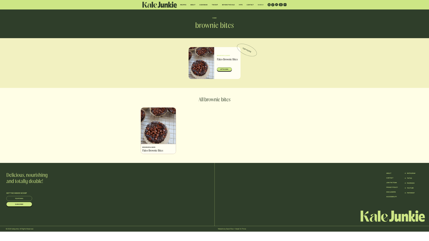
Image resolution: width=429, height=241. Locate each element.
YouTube (410, 188)
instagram (411, 173)
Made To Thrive (240, 229)
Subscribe (19, 204)
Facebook (411, 183)
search (261, 5)
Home (214, 18)
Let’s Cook (224, 69)
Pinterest (411, 193)
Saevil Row (230, 229)
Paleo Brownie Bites (227, 59)
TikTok (409, 178)
